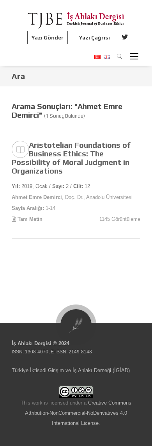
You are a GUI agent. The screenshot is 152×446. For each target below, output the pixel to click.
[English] (106, 57)
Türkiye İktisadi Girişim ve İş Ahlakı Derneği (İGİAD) (71, 370)
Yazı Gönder (48, 37)
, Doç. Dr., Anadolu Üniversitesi (72, 197)
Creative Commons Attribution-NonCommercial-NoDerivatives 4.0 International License (78, 413)
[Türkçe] (97, 57)
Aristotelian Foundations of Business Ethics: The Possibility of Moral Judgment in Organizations (71, 157)
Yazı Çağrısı (94, 37)
